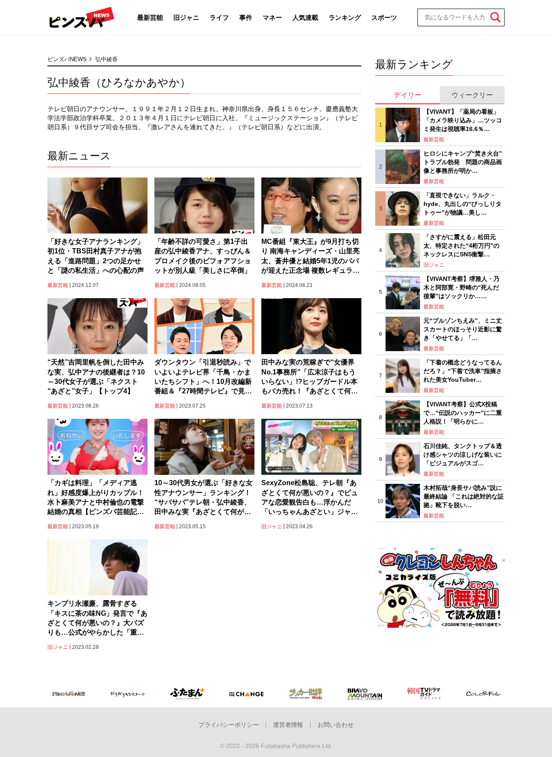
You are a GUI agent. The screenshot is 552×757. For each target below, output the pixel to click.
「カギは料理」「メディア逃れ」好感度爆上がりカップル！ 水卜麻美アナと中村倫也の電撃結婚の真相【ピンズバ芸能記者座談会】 (97, 498)
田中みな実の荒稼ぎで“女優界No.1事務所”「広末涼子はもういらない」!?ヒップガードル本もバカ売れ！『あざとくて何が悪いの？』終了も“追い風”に (309, 377)
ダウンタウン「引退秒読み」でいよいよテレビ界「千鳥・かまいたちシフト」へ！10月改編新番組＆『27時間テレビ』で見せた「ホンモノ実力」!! (203, 377)
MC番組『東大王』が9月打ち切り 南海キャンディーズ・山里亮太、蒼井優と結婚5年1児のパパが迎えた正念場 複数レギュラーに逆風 (310, 257)
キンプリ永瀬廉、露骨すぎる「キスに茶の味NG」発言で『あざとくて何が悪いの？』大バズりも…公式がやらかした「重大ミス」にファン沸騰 (97, 619)
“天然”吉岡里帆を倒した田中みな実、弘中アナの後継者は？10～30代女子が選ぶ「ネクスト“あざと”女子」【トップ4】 (96, 376)
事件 (245, 17)
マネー (272, 17)
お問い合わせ (335, 724)
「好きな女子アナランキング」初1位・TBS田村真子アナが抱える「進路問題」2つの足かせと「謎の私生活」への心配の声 (95, 256)
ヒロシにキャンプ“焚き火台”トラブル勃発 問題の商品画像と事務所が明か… (462, 162)
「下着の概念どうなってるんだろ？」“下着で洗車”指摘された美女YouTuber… (462, 371)
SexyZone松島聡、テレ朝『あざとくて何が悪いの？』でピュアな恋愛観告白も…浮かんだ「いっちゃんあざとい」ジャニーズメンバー (309, 498)
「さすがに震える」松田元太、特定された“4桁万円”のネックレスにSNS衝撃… (461, 245)
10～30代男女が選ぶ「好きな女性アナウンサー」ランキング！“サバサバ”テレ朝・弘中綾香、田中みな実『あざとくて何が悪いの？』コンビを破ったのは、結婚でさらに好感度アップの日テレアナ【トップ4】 (203, 498)
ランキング (345, 17)
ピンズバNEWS (67, 59)
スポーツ (384, 17)
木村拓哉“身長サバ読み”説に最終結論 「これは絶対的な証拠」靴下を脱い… (463, 496)
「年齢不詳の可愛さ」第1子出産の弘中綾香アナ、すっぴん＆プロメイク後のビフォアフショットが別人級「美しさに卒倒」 (202, 256)
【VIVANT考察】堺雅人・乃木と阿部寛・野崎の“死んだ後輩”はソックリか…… (461, 287)
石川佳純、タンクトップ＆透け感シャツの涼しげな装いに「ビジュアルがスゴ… (462, 454)
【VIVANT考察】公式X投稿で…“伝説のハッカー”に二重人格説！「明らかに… (462, 412)
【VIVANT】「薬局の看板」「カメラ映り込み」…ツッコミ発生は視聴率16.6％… (462, 120)
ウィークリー (472, 95)
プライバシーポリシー (228, 724)
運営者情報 (288, 724)
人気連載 (305, 17)
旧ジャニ (186, 17)
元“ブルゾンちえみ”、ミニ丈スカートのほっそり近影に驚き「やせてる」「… (462, 329)
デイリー (407, 95)
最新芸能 (150, 17)
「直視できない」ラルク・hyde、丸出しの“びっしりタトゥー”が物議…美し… (462, 203)
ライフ (219, 17)
